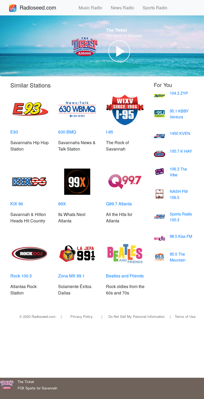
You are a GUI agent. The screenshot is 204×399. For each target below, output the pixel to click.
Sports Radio (157, 8)
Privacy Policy (81, 316)
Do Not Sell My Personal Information (136, 316)
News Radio (124, 8)
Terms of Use (185, 316)
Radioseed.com (44, 7)
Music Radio (93, 8)
